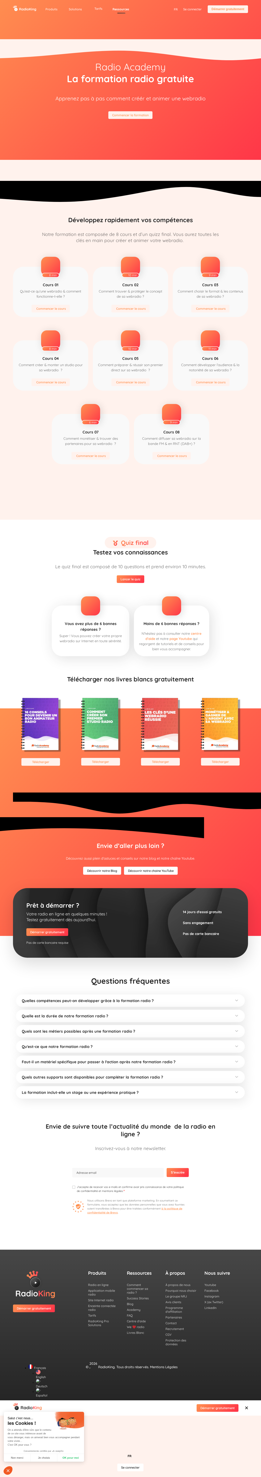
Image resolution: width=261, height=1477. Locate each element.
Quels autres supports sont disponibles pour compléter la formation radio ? (92, 1077)
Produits (51, 9)
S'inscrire (178, 1172)
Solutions (75, 9)
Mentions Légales (164, 1367)
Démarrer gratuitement (228, 9)
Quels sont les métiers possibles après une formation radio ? (78, 1031)
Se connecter (192, 9)
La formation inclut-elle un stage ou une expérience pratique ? (80, 1092)
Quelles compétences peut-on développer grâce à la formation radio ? (88, 1000)
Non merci (17, 1457)
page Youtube (180, 638)
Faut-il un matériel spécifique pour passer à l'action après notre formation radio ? (99, 1061)
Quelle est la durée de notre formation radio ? (65, 1016)
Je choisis (44, 1457)
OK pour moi (70, 1457)
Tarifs (98, 9)
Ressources (121, 9)
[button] (130, 1000)
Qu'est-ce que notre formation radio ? (57, 1046)
